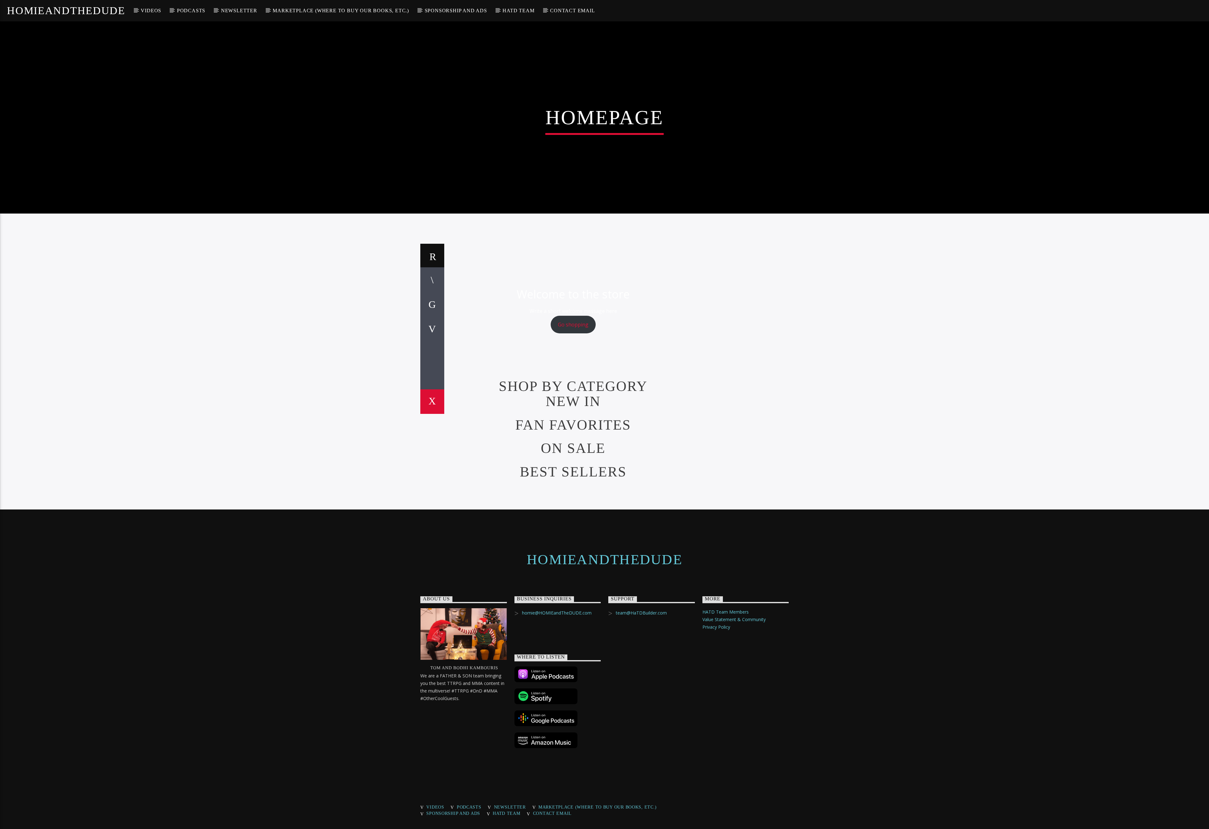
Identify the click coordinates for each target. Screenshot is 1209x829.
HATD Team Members (725, 612)
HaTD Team (518, 10)
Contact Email (572, 10)
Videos (151, 10)
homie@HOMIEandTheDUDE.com (557, 613)
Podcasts (191, 10)
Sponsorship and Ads (456, 10)
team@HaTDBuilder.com (641, 613)
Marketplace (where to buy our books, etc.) (341, 10)
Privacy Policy (716, 627)
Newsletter (239, 10)
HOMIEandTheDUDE (66, 10)
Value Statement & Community (734, 619)
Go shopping (573, 324)
